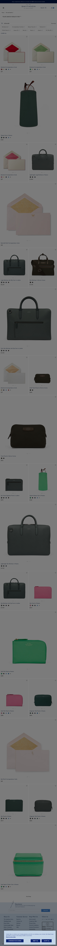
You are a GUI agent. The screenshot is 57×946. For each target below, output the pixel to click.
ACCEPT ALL (46, 940)
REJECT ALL (35, 940)
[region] (30, 937)
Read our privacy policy (11, 937)
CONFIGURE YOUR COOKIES (14, 940)
